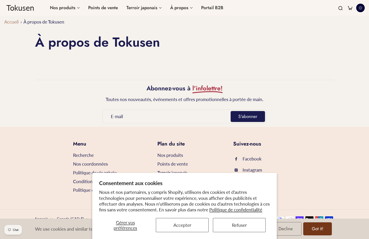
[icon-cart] (349, 8)
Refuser (239, 225)
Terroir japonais (172, 172)
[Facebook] (238, 159)
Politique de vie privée (95, 172)
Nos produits (170, 155)
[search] (340, 8)
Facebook (252, 158)
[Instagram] (238, 170)
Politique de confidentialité (235, 209)
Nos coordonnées (90, 163)
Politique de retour (91, 190)
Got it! (317, 229)
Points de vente (172, 163)
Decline (285, 229)
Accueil (11, 21)
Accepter (182, 225)
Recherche (83, 155)
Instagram (252, 169)
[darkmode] (360, 8)
